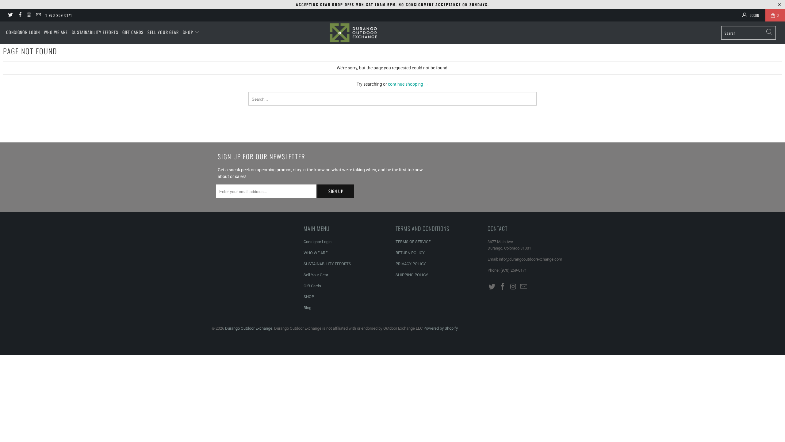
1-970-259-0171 (58, 15)
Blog (307, 307)
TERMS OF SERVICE (413, 241)
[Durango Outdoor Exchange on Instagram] (29, 15)
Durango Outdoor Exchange (248, 328)
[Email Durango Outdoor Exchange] (38, 15)
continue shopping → (408, 84)
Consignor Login (23, 32)
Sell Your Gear (163, 32)
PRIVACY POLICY (411, 264)
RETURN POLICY (410, 252)
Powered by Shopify (440, 328)
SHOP (188, 32)
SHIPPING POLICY (412, 275)
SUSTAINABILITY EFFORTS (95, 32)
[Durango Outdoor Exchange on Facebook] (19, 15)
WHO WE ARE (56, 32)
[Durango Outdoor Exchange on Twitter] (10, 15)
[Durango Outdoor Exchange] (392, 32)
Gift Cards (133, 32)
